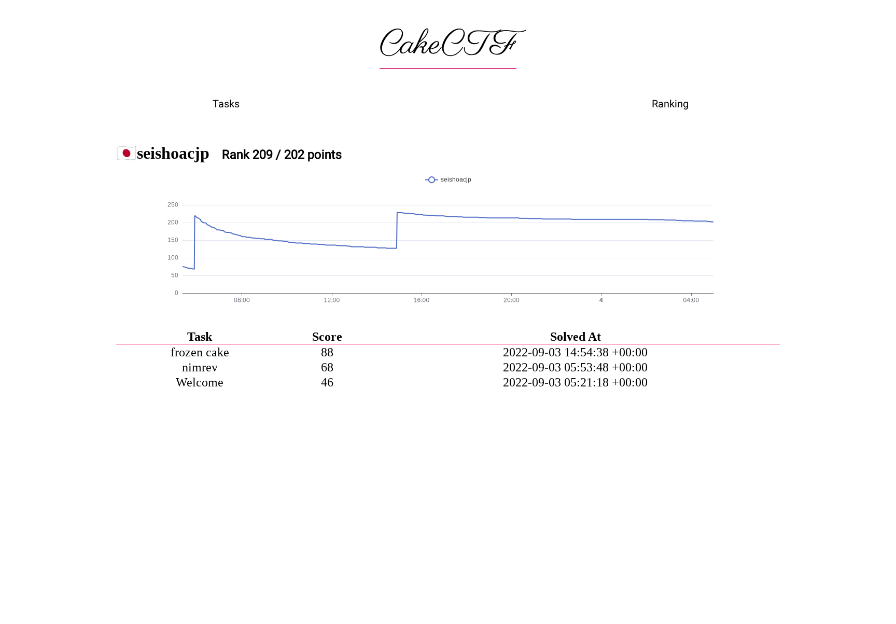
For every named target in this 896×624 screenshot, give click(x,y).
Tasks (226, 104)
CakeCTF (448, 45)
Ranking (670, 104)
